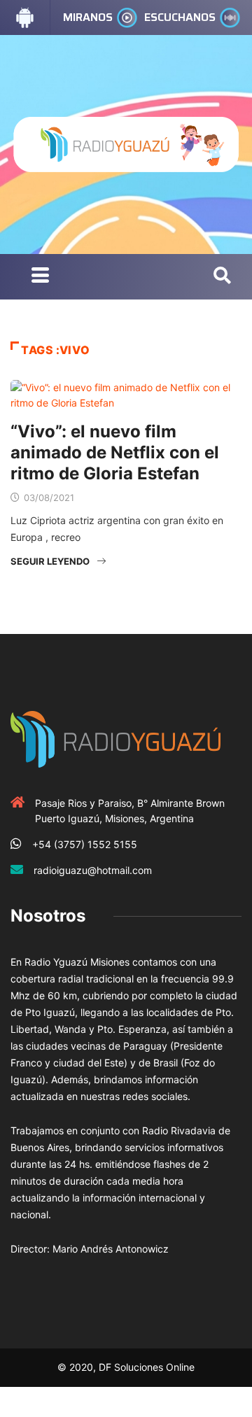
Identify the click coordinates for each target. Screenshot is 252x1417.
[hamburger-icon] (40, 276)
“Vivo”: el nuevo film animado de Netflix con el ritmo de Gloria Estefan (114, 452)
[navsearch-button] (222, 276)
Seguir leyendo (50, 561)
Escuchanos (180, 17)
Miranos (88, 17)
